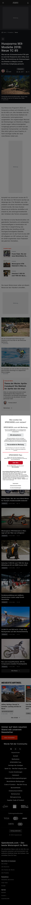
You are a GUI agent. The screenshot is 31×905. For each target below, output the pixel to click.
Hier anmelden (15, 467)
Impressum (15, 483)
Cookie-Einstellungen (15, 487)
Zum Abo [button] (15, 462)
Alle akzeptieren (15, 435)
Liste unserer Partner (19, 478)
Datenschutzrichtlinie (15, 485)
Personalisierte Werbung (15, 444)
